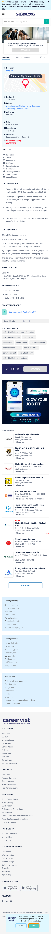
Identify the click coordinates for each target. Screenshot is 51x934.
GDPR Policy (7, 806)
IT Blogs (5, 750)
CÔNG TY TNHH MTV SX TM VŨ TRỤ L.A (29, 542)
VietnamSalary (8, 740)
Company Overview (22, 58)
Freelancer (6, 852)
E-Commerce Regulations (12, 809)
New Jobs (6, 733)
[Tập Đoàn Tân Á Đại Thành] (8, 572)
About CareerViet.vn (10, 799)
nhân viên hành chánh (11, 348)
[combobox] (23, 21)
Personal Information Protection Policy (17, 816)
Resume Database (9, 778)
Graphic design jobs (13, 703)
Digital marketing (9, 858)
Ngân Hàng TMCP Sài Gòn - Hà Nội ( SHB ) (30, 494)
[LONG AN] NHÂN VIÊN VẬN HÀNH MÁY (30, 449)
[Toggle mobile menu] (3, 14)
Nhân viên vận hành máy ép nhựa (29, 464)
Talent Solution (8, 781)
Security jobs (10, 611)
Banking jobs (10, 615)
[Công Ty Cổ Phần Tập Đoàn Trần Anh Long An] (8, 557)
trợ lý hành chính (26, 353)
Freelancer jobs (11, 690)
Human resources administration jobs (20, 700)
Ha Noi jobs (9, 646)
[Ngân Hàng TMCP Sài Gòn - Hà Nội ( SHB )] (8, 495)
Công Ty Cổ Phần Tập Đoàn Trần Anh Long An (31, 556)
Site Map (5, 757)
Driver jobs (9, 697)
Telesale (5, 868)
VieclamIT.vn (7, 837)
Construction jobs (12, 608)
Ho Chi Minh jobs (11, 643)
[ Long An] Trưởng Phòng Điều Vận (30, 568)
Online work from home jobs (16, 681)
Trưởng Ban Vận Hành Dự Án (27, 552)
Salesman (6, 871)
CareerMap (6, 743)
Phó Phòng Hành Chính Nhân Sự (29, 477)
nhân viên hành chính (11, 337)
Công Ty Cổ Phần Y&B (23, 453)
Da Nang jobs (10, 659)
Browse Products (9, 784)
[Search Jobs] (46, 21)
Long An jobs (10, 656)
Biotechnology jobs (12, 621)
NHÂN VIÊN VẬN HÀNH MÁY (27, 434)
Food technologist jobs (14, 627)
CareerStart (7, 760)
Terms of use (7, 812)
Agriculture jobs (11, 618)
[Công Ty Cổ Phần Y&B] (8, 452)
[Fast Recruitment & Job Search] (25, 14)
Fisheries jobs (10, 624)
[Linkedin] (6, 901)
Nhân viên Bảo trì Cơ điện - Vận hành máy (31, 524)
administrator (29, 337)
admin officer (21, 342)
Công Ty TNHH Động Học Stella (27, 528)
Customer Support (9, 822)
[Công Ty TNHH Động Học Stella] (8, 525)
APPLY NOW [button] (25, 50)
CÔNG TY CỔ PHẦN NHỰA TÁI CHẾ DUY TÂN (25, 45)
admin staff (8, 342)
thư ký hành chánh (38, 342)
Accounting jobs (11, 605)
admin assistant (9, 353)
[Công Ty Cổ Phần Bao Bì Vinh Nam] (8, 468)
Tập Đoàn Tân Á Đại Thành (25, 571)
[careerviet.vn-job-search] (10, 888)
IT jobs (7, 694)
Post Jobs (6, 774)
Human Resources (33, 106)
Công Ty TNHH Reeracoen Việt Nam (28, 510)
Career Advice (7, 747)
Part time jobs (10, 684)
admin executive (30, 348)
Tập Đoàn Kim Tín (22, 480)
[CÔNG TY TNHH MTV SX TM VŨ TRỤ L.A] (8, 543)
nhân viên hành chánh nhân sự (15, 358)
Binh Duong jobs (11, 649)
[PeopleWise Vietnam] (8, 439)
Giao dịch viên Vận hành (25, 491)
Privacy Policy (7, 802)
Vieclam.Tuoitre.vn (9, 833)
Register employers (10, 788)
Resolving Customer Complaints (14, 819)
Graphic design (8, 861)
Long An (9, 71)
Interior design (8, 855)
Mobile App (6, 753)
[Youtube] (11, 901)
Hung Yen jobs (10, 665)
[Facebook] (2, 901)
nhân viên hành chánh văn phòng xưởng (18, 332)
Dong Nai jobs (10, 652)
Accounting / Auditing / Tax (17, 108)
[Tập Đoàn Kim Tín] (8, 482)
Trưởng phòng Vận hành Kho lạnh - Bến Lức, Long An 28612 (30, 506)
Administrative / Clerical (15, 106)
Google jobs (9, 687)
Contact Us (6, 840)
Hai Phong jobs (11, 662)
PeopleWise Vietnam (23, 437)
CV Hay (5, 737)
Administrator (7, 875)
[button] (48, 2)
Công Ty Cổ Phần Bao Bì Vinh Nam (28, 467)
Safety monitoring (9, 865)
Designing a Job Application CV (22, 312)
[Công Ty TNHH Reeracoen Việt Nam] (8, 509)
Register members (9, 763)
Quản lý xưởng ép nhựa (25, 539)
